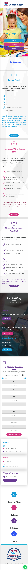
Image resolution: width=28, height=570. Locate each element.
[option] (14, 32)
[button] (25, 567)
